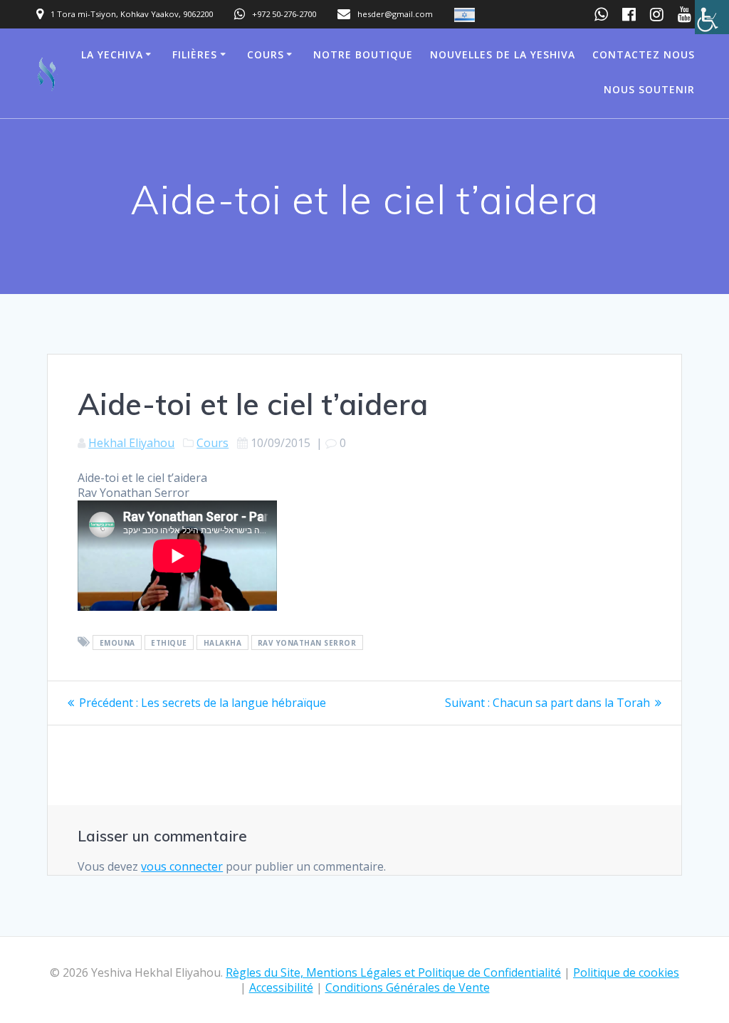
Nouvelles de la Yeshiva (502, 54)
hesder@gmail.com (395, 14)
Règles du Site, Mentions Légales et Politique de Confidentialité (393, 972)
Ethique (169, 643)
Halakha (223, 643)
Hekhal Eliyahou (131, 443)
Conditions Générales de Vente (407, 987)
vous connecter (182, 866)
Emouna (117, 643)
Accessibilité (281, 987)
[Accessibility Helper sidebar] (712, 17)
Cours (265, 54)
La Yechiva (112, 54)
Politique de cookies (626, 972)
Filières (194, 54)
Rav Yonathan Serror (307, 643)
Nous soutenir (649, 89)
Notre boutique (363, 54)
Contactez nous (643, 54)
